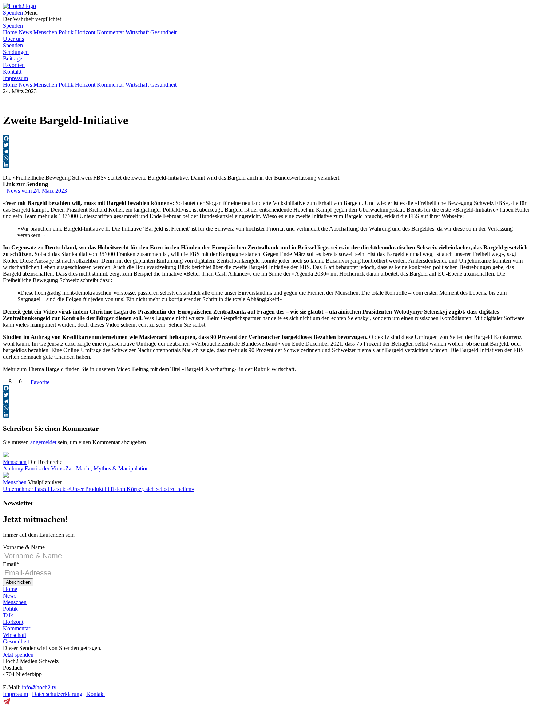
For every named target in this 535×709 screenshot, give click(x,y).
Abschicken (18, 582)
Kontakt (12, 71)
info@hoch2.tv (39, 687)
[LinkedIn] (267, 164)
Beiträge (12, 58)
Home (10, 32)
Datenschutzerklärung (57, 694)
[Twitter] (267, 145)
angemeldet (43, 442)
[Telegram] (267, 151)
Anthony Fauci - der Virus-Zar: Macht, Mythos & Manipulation (76, 468)
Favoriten (14, 65)
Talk (8, 615)
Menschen (45, 32)
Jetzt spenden (18, 654)
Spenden (13, 12)
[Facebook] (267, 138)
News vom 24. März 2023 (37, 191)
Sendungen (16, 52)
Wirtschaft (137, 32)
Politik (66, 32)
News (25, 32)
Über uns (13, 39)
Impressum (15, 78)
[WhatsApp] (267, 158)
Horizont (85, 32)
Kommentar (110, 32)
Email (11, 564)
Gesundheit (163, 32)
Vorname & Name (24, 547)
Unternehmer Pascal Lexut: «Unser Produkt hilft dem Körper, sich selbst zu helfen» (98, 489)
